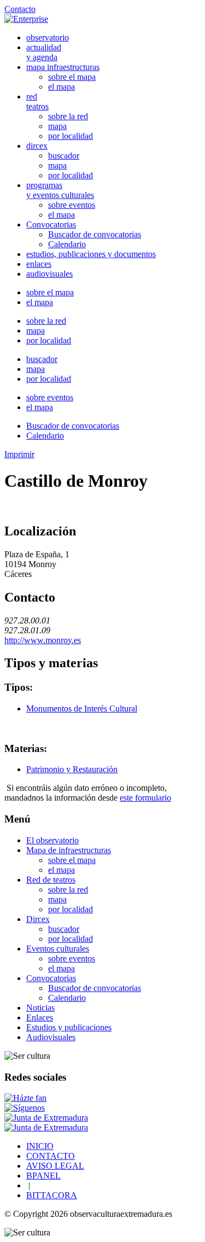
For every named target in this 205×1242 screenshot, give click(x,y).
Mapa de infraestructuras (68, 850)
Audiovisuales (50, 1037)
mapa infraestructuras (62, 67)
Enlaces (39, 1017)
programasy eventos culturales (60, 190)
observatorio (47, 37)
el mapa (61, 86)
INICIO (40, 1146)
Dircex (38, 919)
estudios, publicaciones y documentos (91, 254)
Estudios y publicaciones (69, 1027)
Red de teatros (50, 879)
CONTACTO (50, 1156)
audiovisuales (49, 273)
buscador (63, 155)
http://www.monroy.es (42, 640)
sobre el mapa (72, 76)
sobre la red (68, 116)
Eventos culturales (57, 948)
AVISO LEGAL (55, 1165)
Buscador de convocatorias (94, 234)
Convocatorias (51, 224)
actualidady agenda (43, 52)
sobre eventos (71, 204)
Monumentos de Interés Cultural (81, 708)
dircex (37, 145)
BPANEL (43, 1175)
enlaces (38, 264)
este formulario (145, 797)
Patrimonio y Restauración (72, 769)
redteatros (37, 101)
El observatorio (52, 840)
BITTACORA (51, 1195)
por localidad (70, 136)
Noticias (40, 1007)
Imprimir (19, 454)
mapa (57, 126)
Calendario (67, 244)
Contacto (20, 9)
